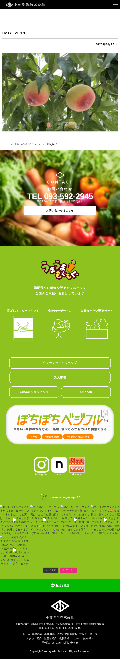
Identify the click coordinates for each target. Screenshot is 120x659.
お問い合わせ (70, 642)
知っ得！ (88, 638)
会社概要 (49, 634)
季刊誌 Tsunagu (51, 642)
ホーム (26, 634)
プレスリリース (88, 634)
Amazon (86, 392)
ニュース (76, 638)
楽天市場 (60, 377)
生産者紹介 (50, 638)
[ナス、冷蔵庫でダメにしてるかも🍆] (14, 550)
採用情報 (64, 638)
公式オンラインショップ (60, 363)
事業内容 (37, 634)
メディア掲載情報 (67, 634)
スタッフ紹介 (34, 638)
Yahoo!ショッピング (34, 392)
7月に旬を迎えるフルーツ (27, 144)
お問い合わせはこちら (60, 210)
